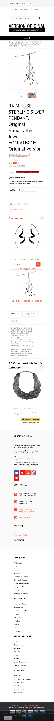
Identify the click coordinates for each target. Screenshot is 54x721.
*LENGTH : (14, 189)
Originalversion (24, 518)
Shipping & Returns (20, 604)
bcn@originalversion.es (27, 512)
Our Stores (17, 652)
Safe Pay (17, 621)
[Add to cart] (38, 264)
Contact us (17, 655)
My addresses (18, 686)
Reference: (13, 166)
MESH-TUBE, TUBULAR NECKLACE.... (27, 408)
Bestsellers (16, 218)
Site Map (15, 705)
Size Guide (17, 628)
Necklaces (19, 42)
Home (11, 42)
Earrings (16, 570)
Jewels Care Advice (20, 662)
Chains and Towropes (21, 583)
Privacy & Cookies (38, 715)
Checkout (34, 9)
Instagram (33, 472)
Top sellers (17, 648)
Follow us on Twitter (21, 535)
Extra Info (15, 321)
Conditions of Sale (20, 611)
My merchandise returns (22, 679)
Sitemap (17, 631)
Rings (16, 566)
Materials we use (20, 665)
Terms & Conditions (26, 705)
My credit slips (19, 682)
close (8, 718)
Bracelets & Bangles (21, 577)
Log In (43, 9)
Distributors (18, 658)
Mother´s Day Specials (21, 594)
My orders (17, 676)
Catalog (16, 590)
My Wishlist (24, 9)
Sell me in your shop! (27, 268)
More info (15, 314)
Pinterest (22, 472)
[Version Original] (27, 25)
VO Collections (19, 563)
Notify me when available (18, 157)
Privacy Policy (18, 614)
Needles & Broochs (21, 580)
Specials (17, 641)
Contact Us (37, 705)
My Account (13, 9)
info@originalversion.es (27, 510)
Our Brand (17, 618)
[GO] (39, 18)
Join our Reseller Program (27, 301)
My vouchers (18, 693)
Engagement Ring (20, 587)
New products (18, 645)
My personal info (20, 689)
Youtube (16, 478)
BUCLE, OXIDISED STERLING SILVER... (27, 259)
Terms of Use (18, 607)
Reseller (17, 624)
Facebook (16, 472)
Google (28, 472)
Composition (30, 314)
